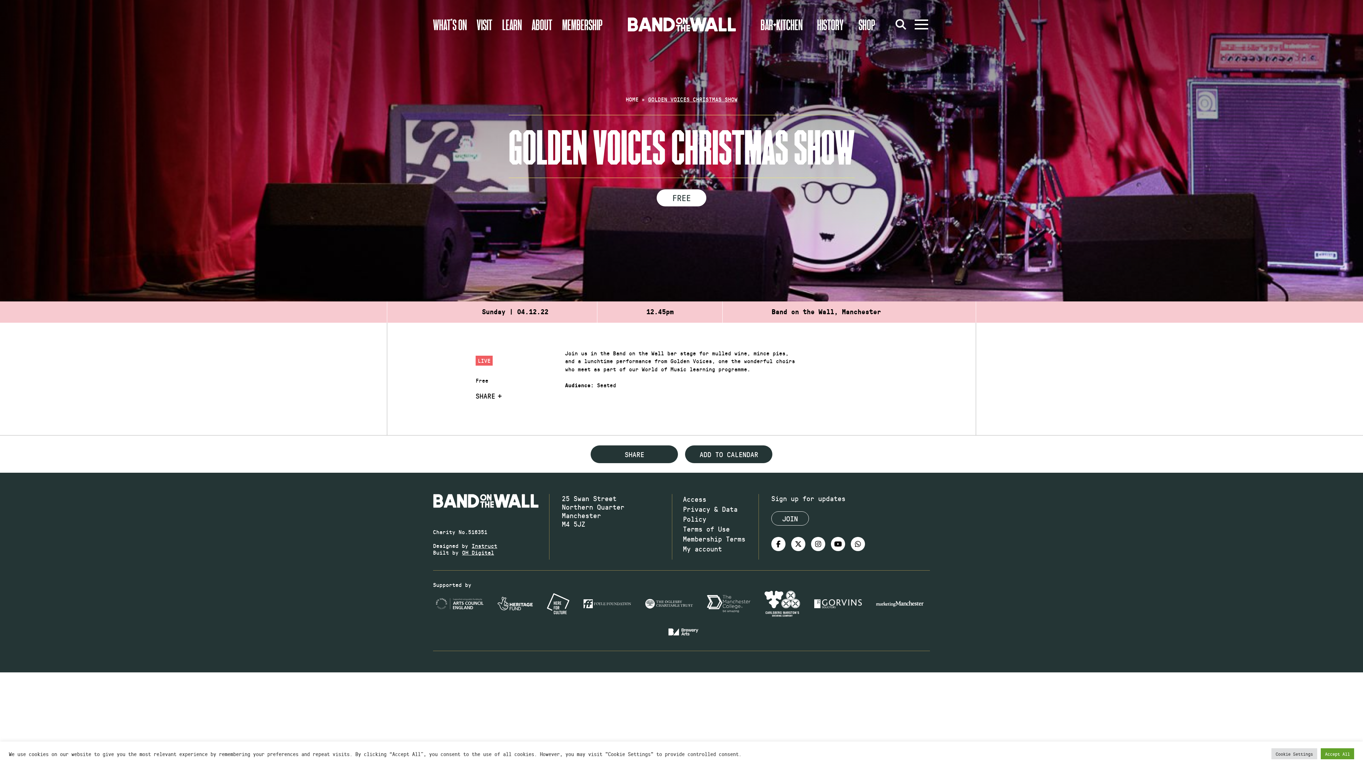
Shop (867, 24)
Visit (484, 24)
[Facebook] (778, 544)
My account (702, 548)
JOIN (790, 518)
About (542, 24)
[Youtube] (838, 544)
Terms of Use (706, 528)
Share (485, 396)
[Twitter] (798, 544)
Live (484, 360)
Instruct (484, 545)
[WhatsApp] (858, 544)
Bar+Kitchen (782, 24)
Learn (512, 24)
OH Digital (478, 552)
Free (681, 197)
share (634, 454)
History (830, 24)
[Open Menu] (921, 24)
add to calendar (729, 454)
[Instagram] (818, 544)
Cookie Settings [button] (1294, 754)
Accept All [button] (1337, 754)
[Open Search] (900, 24)
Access (694, 499)
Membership (582, 24)
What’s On (450, 24)
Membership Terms (714, 538)
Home (632, 99)
